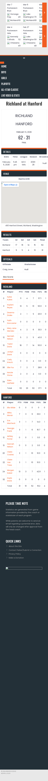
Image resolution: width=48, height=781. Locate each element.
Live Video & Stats (10, 95)
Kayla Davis (9, 479)
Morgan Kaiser (10, 471)
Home (4, 66)
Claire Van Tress (9, 462)
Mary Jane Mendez (11, 329)
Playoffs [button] (5, 84)
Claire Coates (10, 453)
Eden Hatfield (10, 381)
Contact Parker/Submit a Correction (25, 550)
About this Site (15, 546)
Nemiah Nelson (10, 337)
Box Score (8, 276)
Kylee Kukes (9, 298)
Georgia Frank (10, 429)
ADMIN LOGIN (5, 773)
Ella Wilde (11, 407)
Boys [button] (3, 72)
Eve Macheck (11, 422)
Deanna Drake (10, 314)
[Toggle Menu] (2, 63)
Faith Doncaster (12, 321)
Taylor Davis (10, 345)
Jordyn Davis (10, 353)
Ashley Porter (10, 437)
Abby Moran (10, 414)
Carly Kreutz (10, 361)
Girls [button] (4, 78)
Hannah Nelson (10, 445)
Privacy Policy (15, 554)
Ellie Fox (10, 367)
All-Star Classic (9, 89)
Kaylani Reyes (10, 306)
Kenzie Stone (10, 374)
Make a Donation (16, 557)
